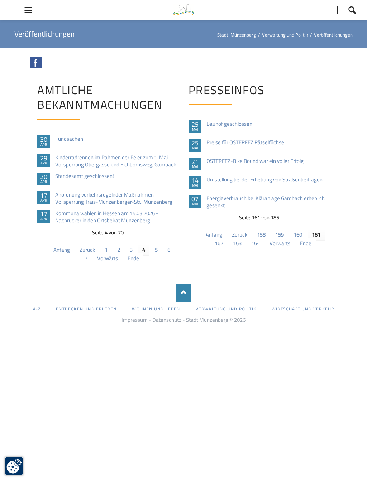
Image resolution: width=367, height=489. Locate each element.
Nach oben (183, 293)
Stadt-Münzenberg (236, 34)
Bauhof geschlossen (229, 123)
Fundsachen (69, 138)
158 (261, 235)
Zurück (87, 250)
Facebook (36, 62)
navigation (28, 10)
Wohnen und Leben (156, 308)
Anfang (61, 250)
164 (255, 243)
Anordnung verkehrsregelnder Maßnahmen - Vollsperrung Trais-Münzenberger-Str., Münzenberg (113, 198)
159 (279, 235)
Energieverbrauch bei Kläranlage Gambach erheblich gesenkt (265, 202)
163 (237, 243)
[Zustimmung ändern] (14, 466)
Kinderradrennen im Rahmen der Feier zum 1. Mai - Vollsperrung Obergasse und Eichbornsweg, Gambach (115, 161)
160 (298, 235)
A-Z (37, 308)
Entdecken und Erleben (86, 308)
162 (219, 243)
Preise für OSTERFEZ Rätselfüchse (245, 142)
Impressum (134, 320)
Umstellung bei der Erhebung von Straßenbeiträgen (264, 179)
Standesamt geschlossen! (84, 176)
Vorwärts (107, 258)
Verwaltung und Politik (285, 34)
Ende (133, 258)
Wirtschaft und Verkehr (303, 308)
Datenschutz (166, 320)
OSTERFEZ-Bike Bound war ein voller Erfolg (255, 161)
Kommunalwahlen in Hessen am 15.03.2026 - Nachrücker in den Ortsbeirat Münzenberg (106, 217)
